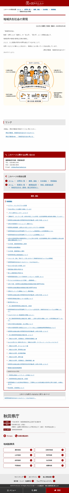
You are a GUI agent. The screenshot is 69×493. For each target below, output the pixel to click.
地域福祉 (53, 9)
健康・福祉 (37, 9)
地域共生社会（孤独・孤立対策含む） (25, 187)
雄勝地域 (49, 465)
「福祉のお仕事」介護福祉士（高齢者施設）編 (21, 360)
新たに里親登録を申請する (15, 273)
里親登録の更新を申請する (15, 269)
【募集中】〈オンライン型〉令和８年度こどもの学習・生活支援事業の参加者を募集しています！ (36, 216)
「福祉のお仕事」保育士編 (15, 357)
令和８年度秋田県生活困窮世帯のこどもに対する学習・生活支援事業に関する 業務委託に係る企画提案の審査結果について (36, 239)
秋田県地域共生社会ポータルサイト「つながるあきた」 (23, 262)
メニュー (12, 490)
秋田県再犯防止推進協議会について (18, 254)
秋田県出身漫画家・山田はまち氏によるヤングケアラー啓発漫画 (26, 227)
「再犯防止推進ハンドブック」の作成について (21, 375)
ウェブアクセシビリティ (44, 481)
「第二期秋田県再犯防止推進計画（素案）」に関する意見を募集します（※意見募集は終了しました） (35, 319)
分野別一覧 (27, 9)
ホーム (19, 9)
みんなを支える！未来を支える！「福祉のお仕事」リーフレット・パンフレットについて (33, 342)
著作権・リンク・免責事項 (22, 481)
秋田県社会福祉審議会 (14, 247)
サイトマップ (19, 477)
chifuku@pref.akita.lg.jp (18, 167)
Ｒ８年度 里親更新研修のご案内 (17, 244)
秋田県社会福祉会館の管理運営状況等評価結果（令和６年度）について (28, 295)
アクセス (9, 436)
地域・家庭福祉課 (46, 185)
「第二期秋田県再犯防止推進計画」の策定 (20, 306)
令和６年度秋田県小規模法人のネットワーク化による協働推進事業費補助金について (32, 327)
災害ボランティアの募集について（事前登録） (21, 291)
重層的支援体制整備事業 (15, 368)
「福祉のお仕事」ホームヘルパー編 (18, 346)
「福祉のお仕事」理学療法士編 (17, 349)
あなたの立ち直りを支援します (17, 265)
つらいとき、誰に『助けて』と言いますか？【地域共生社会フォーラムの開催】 (30, 258)
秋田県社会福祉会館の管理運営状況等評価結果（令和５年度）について (28, 331)
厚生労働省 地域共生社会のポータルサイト (20, 133)
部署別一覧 (21, 185)
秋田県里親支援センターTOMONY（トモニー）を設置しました (26, 276)
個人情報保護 (47, 477)
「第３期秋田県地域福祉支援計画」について (20, 335)
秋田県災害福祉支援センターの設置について (20, 298)
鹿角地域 (18, 450)
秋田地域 (49, 455)
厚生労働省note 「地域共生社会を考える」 (20, 136)
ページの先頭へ (65, 484)
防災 (59, 490)
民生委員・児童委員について (16, 388)
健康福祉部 (33, 185)
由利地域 (18, 460)
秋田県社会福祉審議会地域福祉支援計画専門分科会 (22, 287)
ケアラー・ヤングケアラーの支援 (17, 205)
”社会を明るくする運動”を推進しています (19, 209)
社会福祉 (45, 9)
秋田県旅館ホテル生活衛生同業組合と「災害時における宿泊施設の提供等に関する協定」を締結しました (35, 383)
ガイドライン (33, 477)
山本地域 (18, 455)
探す (35, 490)
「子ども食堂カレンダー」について (18, 212)
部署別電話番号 (23, 436)
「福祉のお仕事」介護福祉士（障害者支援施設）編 (22, 338)
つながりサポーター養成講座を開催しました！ (21, 315)
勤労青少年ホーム (13, 302)
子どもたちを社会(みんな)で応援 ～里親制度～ (22, 280)
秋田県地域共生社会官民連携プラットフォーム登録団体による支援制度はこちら (30, 231)
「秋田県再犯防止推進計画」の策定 (18, 378)
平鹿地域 (18, 465)
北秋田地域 (49, 450)
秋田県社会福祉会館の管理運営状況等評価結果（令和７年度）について (28, 220)
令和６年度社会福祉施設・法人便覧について (20, 324)
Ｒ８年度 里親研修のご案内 (16, 251)
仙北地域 (49, 460)
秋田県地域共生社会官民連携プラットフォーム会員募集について (26, 234)
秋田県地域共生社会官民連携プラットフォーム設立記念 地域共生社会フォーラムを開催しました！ (35, 310)
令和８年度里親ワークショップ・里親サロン (20, 223)
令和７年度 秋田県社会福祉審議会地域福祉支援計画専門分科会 (26, 284)
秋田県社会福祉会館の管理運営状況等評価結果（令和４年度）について (28, 364)
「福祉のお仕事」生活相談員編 (17, 353)
